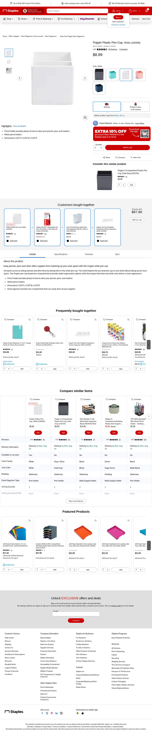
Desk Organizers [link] (51, 36)
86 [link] (126, 176)
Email (55, 611)
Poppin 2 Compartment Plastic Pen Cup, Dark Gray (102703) (132, 172)
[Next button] (85, 78)
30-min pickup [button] (7, 361)
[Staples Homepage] (11, 10)
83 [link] (12, 349)
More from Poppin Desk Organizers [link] (72, 36)
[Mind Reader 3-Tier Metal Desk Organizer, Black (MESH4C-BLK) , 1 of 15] (89, 409)
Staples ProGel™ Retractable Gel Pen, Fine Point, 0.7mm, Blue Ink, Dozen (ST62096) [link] (47, 229)
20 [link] (94, 439)
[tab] (32, 254)
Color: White (97, 66)
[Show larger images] (85, 117)
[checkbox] (17, 241)
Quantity (98, 144)
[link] (25, 3)
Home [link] (5, 36)
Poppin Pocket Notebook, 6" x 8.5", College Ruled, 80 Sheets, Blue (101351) (17, 344)
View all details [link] (19, 126)
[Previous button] (20, 78)
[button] (105, 11)
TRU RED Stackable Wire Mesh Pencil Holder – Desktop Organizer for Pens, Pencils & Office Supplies (138, 421)
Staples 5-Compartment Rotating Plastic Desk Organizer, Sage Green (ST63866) (114, 421)
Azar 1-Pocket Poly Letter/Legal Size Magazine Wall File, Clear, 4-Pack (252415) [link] (77, 229)
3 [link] (44, 550)
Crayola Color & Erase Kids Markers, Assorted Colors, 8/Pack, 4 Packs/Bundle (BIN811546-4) (115, 345)
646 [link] (45, 233)
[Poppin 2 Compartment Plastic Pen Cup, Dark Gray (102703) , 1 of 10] (63, 409)
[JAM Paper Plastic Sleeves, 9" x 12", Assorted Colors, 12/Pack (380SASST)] (16, 532)
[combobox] (77, 11)
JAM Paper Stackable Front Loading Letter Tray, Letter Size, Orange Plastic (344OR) (82, 545)
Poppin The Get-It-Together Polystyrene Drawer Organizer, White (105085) (81, 344)
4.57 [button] (94, 49)
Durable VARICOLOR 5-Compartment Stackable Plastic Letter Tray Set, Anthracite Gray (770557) (50, 546)
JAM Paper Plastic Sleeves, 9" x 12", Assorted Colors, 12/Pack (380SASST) (15, 545)
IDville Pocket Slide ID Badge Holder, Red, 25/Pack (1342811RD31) (49, 344)
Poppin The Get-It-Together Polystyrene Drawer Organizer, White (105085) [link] (106, 229)
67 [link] (11, 550)
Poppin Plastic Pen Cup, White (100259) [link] (16, 228)
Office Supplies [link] (14, 36)
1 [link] (74, 233)
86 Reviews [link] (112, 49)
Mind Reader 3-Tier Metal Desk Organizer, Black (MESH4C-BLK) (88, 421)
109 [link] (145, 439)
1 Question (123, 49)
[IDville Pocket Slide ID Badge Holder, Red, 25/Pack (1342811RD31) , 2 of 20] (50, 331)
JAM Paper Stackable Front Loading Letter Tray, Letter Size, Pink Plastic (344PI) (115, 545)
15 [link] (120, 439)
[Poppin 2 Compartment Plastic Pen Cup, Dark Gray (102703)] (104, 181)
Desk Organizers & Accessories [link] (32, 36)
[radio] (107, 107)
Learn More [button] (139, 123)
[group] (17, 344)
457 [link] (144, 349)
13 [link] (105, 233)
